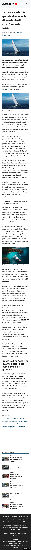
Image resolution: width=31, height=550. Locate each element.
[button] (21, 4)
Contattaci (15, 535)
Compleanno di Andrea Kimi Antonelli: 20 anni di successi (16, 506)
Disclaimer (15, 547)
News (7, 416)
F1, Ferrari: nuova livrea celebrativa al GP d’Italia (16, 476)
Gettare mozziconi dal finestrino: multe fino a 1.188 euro (16, 485)
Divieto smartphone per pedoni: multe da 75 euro (16, 459)
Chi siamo (7, 545)
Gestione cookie (27, 548)
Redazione (14, 545)
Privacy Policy (22, 545)
